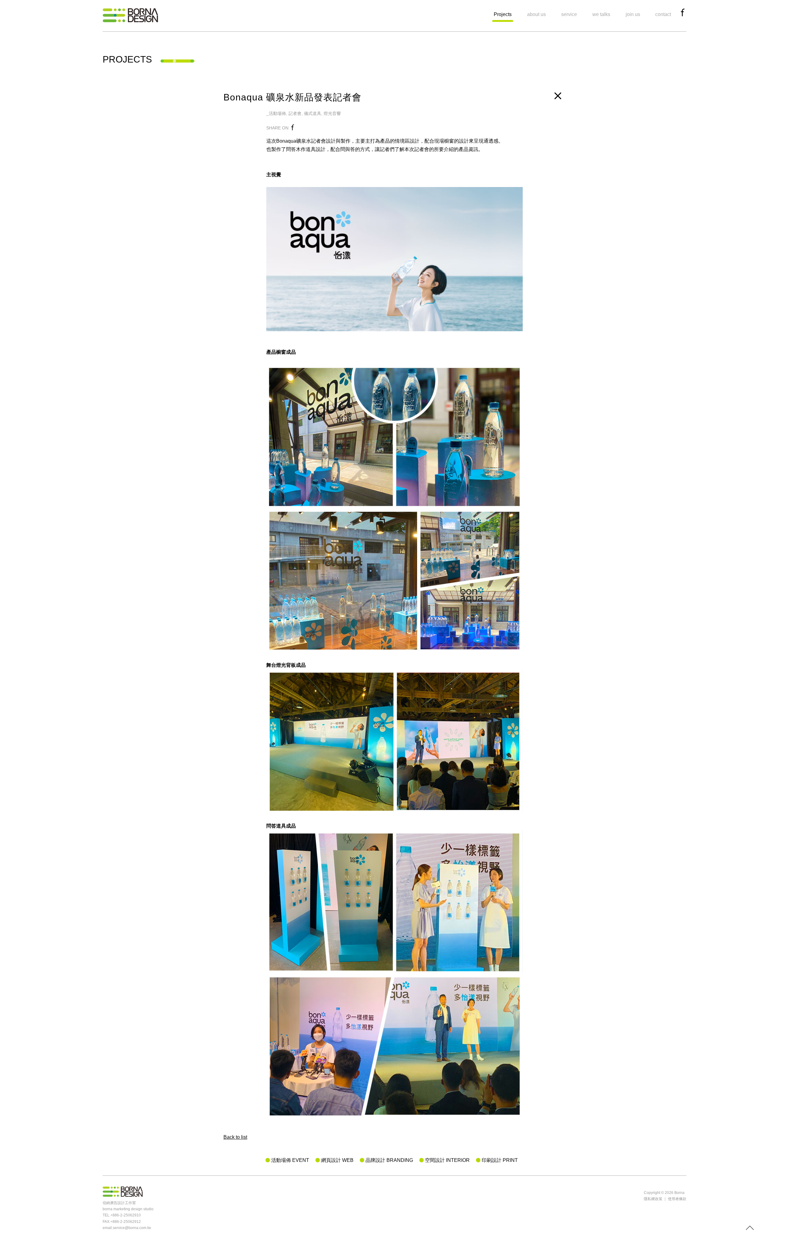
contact (663, 14)
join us (633, 14)
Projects (503, 14)
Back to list (235, 1137)
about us (536, 14)
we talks (601, 14)
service (569, 14)
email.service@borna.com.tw (127, 1228)
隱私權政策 (653, 1199)
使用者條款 (677, 1199)
